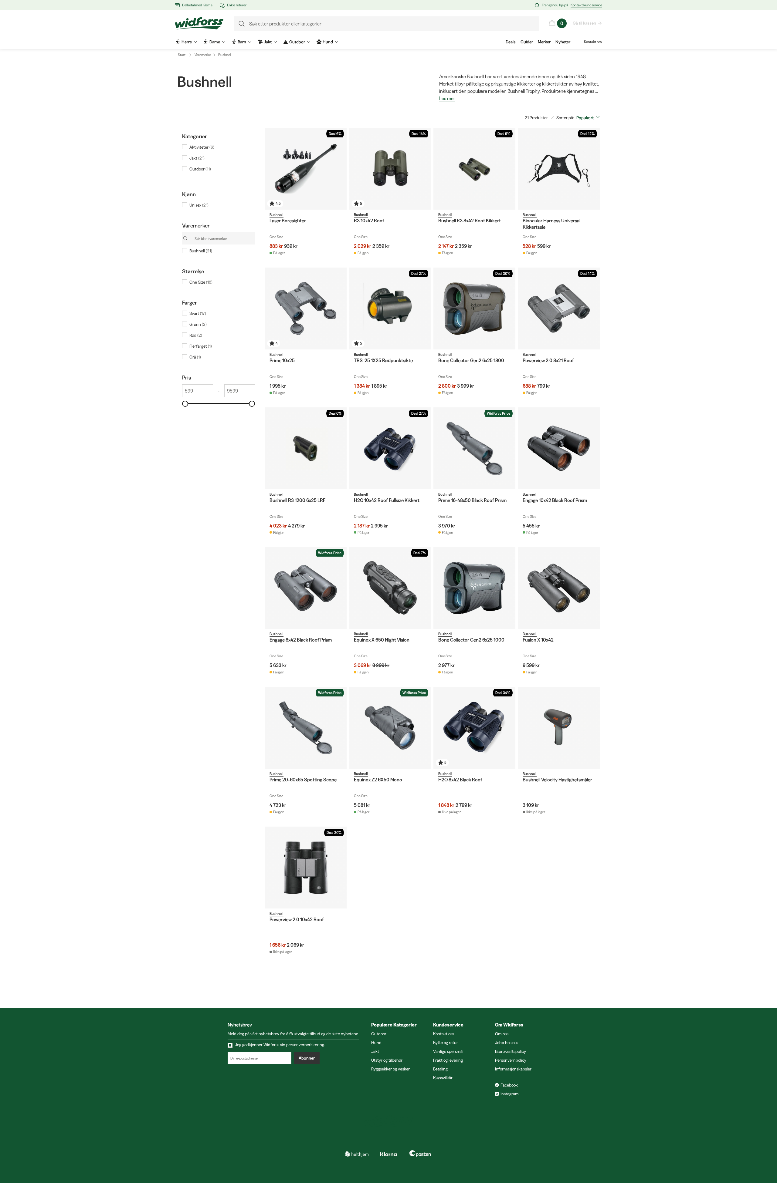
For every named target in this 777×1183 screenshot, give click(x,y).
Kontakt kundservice (586, 5)
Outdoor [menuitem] (297, 42)
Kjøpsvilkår (443, 1077)
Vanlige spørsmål (448, 1051)
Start (181, 54)
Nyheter (562, 42)
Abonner (307, 1058)
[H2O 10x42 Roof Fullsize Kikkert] (390, 448)
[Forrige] (355, 168)
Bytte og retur (445, 1042)
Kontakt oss (593, 41)
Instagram (509, 1094)
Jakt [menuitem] (268, 42)
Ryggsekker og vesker (390, 1069)
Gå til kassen (584, 23)
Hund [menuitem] (328, 42)
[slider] (185, 404)
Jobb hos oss (506, 1042)
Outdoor (378, 1033)
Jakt (375, 1051)
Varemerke (203, 54)
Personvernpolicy (510, 1060)
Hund (376, 1042)
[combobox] (589, 117)
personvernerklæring (305, 1044)
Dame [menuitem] (214, 42)
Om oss (501, 1033)
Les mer (447, 98)
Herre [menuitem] (187, 42)
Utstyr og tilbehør (386, 1060)
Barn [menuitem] (242, 42)
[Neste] (425, 168)
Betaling (440, 1069)
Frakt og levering (448, 1060)
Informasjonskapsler (513, 1069)
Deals (511, 42)
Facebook (509, 1085)
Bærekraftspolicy (510, 1051)
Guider (527, 42)
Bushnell (224, 54)
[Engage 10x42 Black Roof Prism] (559, 448)
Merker (544, 42)
